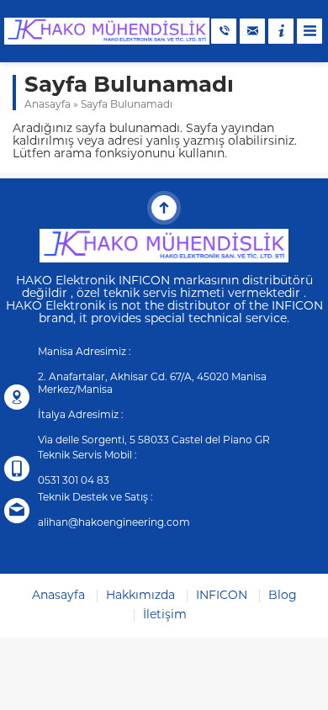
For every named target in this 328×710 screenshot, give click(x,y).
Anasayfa (47, 105)
